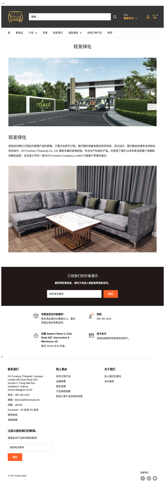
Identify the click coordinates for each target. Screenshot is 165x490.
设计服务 (109, 381)
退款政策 (12, 419)
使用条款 (12, 414)
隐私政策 (61, 386)
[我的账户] (148, 17)
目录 (45, 32)
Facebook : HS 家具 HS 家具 (23, 409)
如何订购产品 (94, 32)
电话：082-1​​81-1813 (18, 394)
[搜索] (115, 16)
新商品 (19, 32)
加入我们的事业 (112, 376)
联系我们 (58, 32)
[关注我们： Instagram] (149, 478)
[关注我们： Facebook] (143, 478)
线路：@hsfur (15, 404)
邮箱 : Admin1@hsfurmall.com (24, 399)
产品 (31, 32)
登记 (110, 293)
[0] (155, 17)
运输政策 (61, 381)
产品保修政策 (63, 391)
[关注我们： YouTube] (155, 478)
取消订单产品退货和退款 (69, 396)
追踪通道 (73, 32)
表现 (109, 32)
